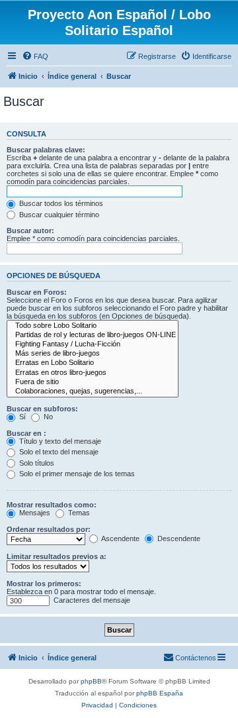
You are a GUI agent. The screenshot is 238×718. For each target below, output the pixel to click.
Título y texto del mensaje (59, 441)
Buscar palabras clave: (46, 150)
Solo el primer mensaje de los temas (76, 474)
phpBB (91, 681)
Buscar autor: (30, 230)
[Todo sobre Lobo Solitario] (92, 326)
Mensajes (33, 513)
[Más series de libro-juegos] (92, 353)
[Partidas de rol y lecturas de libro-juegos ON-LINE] (92, 335)
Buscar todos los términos (60, 203)
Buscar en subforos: (42, 409)
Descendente (177, 538)
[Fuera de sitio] (92, 382)
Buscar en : (26, 433)
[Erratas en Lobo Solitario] (92, 363)
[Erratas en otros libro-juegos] (92, 373)
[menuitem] (35, 56)
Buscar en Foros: (37, 292)
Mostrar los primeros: (44, 584)
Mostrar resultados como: (52, 505)
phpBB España (159, 693)
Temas (78, 513)
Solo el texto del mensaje (58, 452)
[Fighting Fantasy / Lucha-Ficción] (92, 344)
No (47, 417)
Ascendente (119, 538)
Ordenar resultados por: (49, 529)
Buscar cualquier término (58, 215)
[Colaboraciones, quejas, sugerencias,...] (92, 391)
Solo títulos (35, 463)
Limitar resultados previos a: (56, 556)
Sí (21, 417)
